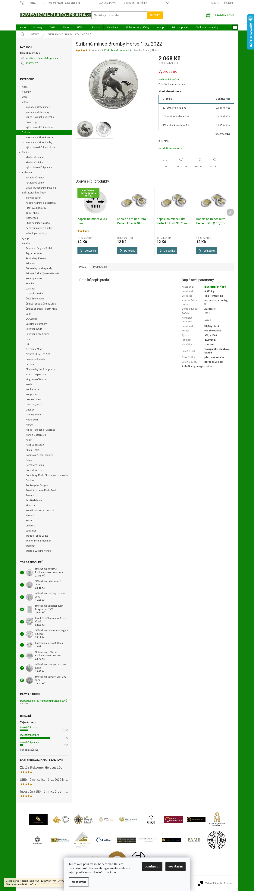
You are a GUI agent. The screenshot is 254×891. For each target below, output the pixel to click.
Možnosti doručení (168, 79)
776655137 (32, 63)
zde (113, 872)
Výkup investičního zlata (39, 127)
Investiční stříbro (215, 287)
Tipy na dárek (33, 198)
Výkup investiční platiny (39, 167)
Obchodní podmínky (135, 3)
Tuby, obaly (32, 213)
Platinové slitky (34, 162)
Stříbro (26, 132)
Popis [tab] (82, 267)
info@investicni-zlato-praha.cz (43, 58)
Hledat (155, 15)
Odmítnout (152, 866)
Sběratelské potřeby (34, 193)
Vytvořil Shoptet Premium (219, 883)
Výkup (25, 238)
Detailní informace (168, 148)
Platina (26, 152)
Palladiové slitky (35, 183)
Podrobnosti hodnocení (117, 50)
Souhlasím (175, 866)
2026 (24, 97)
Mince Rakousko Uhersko (40, 117)
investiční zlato (28, 727)
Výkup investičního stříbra (40, 147)
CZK (213, 3)
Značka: (146, 50)
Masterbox (32, 218)
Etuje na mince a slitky (38, 223)
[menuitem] (23, 27)
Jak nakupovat (107, 3)
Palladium (27, 172)
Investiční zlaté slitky (37, 112)
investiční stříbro (29, 735)
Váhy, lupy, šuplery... (37, 233)
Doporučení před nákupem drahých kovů (43, 700)
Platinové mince (35, 157)
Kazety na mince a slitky (39, 228)
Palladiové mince (35, 178)
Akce (25, 87)
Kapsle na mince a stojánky (41, 203)
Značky (26, 243)
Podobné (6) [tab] (100, 267)
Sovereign (31, 122)
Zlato (25, 102)
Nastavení (79, 882)
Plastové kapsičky (36, 208)
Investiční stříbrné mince (39, 137)
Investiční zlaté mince (38, 107)
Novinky (26, 92)
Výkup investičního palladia (41, 188)
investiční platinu (29, 742)
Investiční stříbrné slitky (39, 142)
